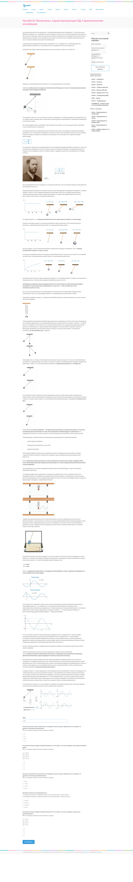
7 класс (49, 9)
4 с (25, 736)
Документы (29, 12)
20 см (25, 781)
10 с (25, 738)
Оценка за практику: (97, 62)
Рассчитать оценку (100, 68)
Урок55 (27, 5)
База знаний (99, 9)
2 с (25, 741)
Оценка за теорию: (97, 58)
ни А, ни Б (26, 805)
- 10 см (26, 783)
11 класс (83, 9)
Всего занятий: (96, 44)
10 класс (74, 9)
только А (26, 800)
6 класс (41, 9)
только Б (26, 802)
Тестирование (41, 12)
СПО (90, 9)
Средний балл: (96, 54)
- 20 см (26, 786)
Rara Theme (85, 852)
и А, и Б (26, 807)
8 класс (58, 9)
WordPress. (99, 852)
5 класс (33, 9)
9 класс (66, 9)
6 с (25, 734)
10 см (25, 788)
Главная (25, 9)
